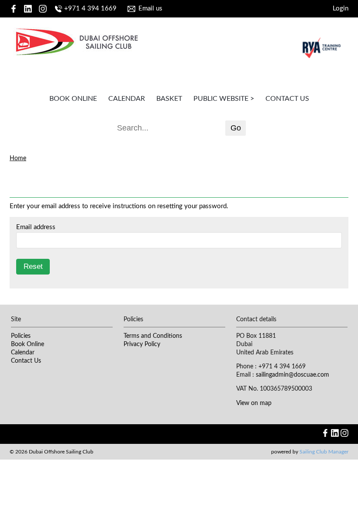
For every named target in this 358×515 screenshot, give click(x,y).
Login (340, 8)
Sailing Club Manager (323, 451)
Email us (150, 8)
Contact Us (287, 98)
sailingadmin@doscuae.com (292, 375)
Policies (21, 336)
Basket (169, 98)
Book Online (73, 98)
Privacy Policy (142, 344)
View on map (254, 403)
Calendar (126, 98)
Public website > (223, 98)
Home (18, 158)
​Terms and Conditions (153, 336)
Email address (35, 227)
